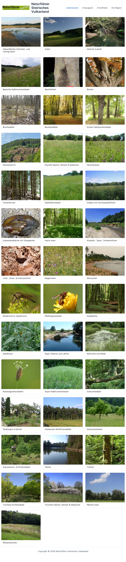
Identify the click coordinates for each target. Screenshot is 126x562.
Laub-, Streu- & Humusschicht (17, 278)
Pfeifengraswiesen (53, 316)
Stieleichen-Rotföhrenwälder (58, 429)
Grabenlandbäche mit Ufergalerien (19, 240)
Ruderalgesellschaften (13, 391)
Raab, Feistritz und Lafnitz (57, 353)
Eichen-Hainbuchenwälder (99, 127)
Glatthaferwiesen (53, 202)
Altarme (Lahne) (94, 49)
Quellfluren (8, 353)
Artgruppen (87, 8)
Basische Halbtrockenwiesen (16, 89)
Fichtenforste (9, 202)
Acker (47, 49)
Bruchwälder (8, 127)
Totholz (90, 467)
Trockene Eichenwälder (13, 505)
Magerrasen (50, 278)
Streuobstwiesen (94, 429)
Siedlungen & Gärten (12, 429)
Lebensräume (72, 8)
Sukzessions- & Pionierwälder (16, 467)
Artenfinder (102, 8)
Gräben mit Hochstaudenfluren (101, 202)
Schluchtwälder (94, 391)
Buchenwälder (51, 127)
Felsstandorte (9, 165)
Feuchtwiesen (93, 165)
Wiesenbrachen (10, 542)
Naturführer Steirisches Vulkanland (40, 7)
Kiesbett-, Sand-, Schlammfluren (102, 240)
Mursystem (92, 278)
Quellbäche (92, 316)
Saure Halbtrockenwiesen (57, 391)
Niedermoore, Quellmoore (15, 316)
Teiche (48, 467)
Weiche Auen (93, 505)
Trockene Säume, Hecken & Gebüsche (62, 505)
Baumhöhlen (50, 89)
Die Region (116, 8)
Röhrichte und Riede (96, 353)
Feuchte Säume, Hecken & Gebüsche (62, 165)
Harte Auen (50, 240)
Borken (90, 89)
